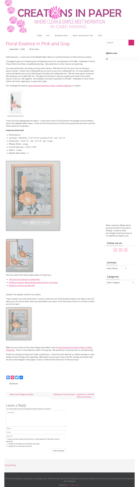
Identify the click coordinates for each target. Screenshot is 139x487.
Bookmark (13, 383)
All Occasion (34, 49)
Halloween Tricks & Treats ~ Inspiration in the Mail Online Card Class (73, 395)
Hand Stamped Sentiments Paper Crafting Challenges (50, 85)
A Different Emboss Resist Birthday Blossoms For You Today (33, 282)
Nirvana (68, 485)
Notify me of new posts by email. (20, 446)
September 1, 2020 (17, 49)
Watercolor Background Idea (21, 394)
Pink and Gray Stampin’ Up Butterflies (24, 279)
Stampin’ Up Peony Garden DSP (22, 285)
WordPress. (76, 485)
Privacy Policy (10, 465)
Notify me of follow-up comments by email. (24, 444)
